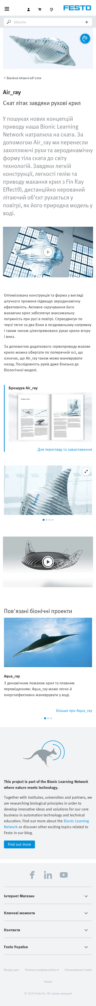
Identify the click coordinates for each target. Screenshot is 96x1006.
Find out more (19, 844)
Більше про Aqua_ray (74, 710)
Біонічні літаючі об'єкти (24, 77)
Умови (48, 981)
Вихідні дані (11, 969)
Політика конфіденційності (42, 969)
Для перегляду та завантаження (65, 449)
